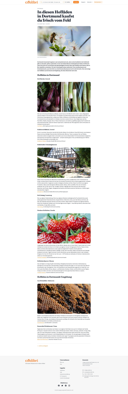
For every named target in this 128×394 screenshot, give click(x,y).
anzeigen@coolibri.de (89, 372)
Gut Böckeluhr (40, 322)
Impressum (62, 370)
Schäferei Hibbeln (41, 141)
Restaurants (97, 2)
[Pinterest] (66, 385)
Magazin (83, 2)
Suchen (76, 2)
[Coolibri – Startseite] (31, 2)
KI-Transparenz (63, 376)
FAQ (61, 364)
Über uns (62, 362)
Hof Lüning (40, 206)
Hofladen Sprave (41, 272)
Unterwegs (40, 8)
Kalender (89, 2)
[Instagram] (69, 385)
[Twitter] (62, 385)
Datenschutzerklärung (65, 374)
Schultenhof (40, 191)
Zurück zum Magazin (43, 345)
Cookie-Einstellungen (64, 378)
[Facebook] (59, 385)
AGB (61, 372)
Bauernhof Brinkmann (42, 339)
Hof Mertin (40, 126)
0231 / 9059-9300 (88, 374)
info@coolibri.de (88, 370)
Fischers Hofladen (41, 257)
